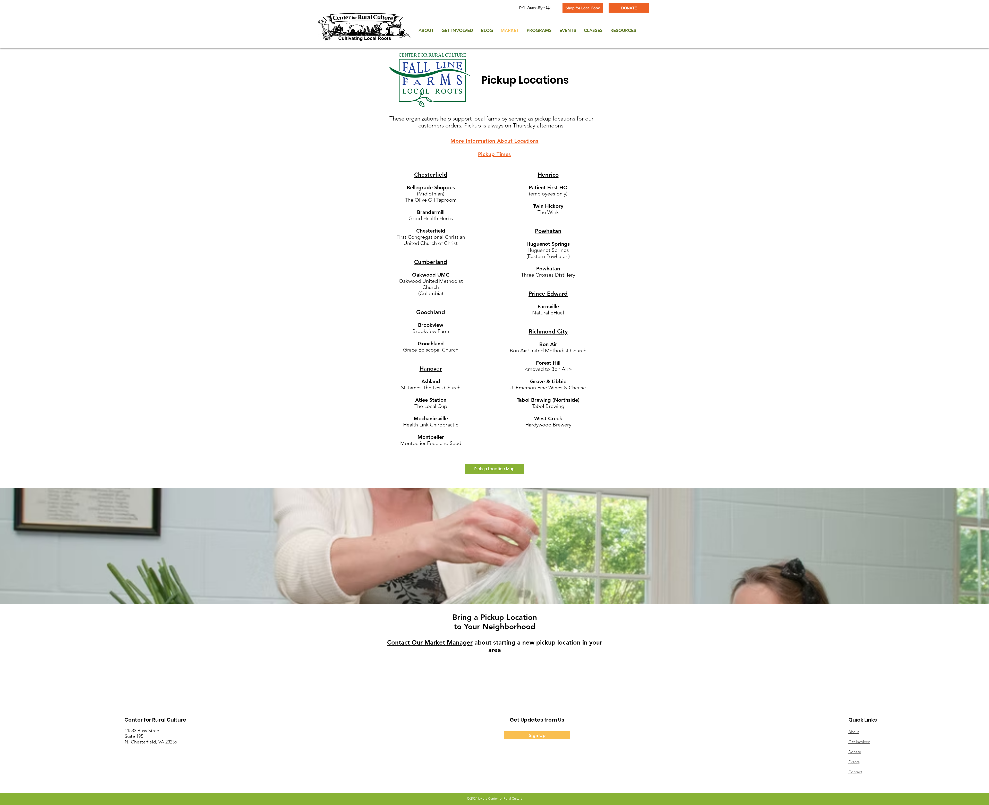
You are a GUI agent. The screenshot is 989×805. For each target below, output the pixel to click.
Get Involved (859, 741)
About (853, 731)
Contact (855, 771)
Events (853, 761)
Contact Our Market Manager (430, 642)
